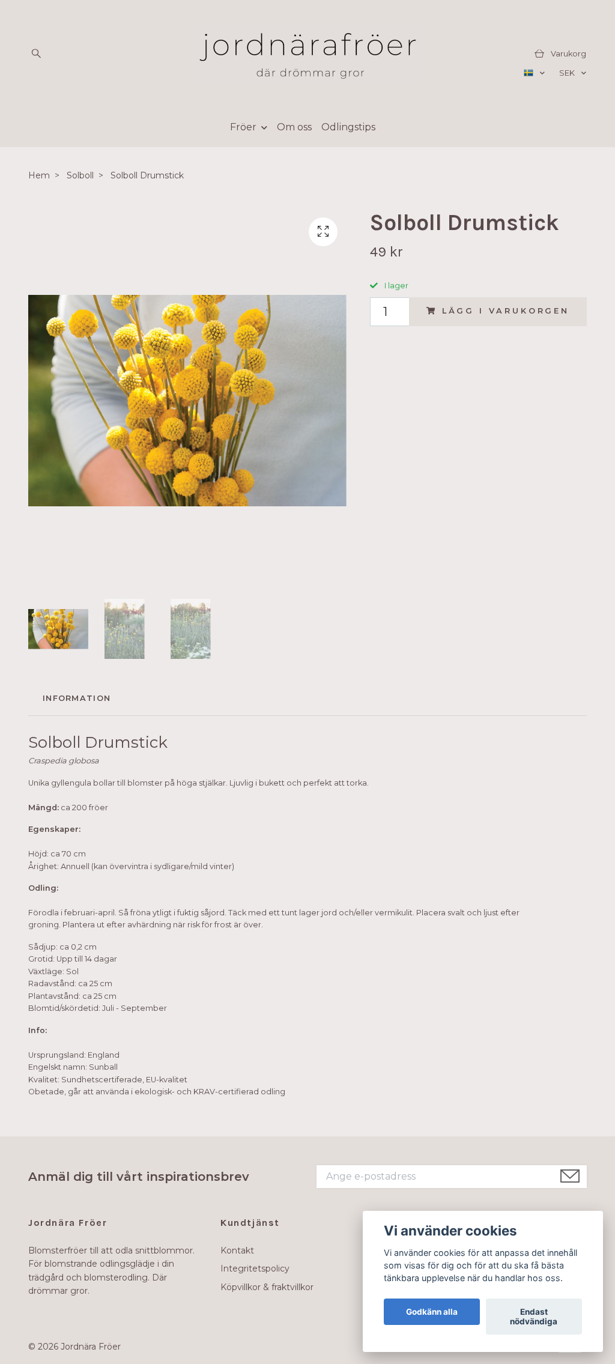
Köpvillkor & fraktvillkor (267, 1287)
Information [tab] (77, 698)
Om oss (294, 127)
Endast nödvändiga (533, 1316)
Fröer (243, 127)
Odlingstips (348, 127)
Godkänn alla (432, 1312)
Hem (39, 175)
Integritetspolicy (254, 1268)
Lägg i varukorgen (505, 310)
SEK (568, 72)
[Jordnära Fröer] (307, 54)
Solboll (80, 175)
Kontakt (237, 1250)
